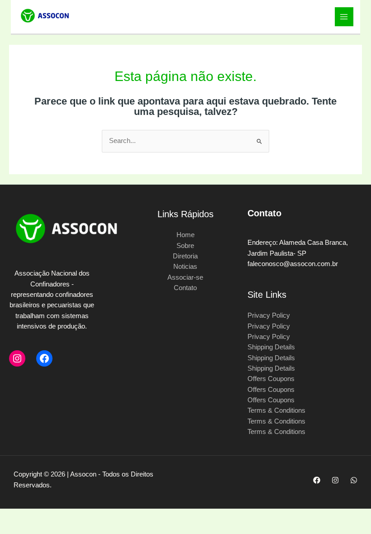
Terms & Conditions (276, 410)
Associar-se (185, 277)
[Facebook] (44, 358)
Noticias (185, 266)
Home (185, 234)
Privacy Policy (268, 315)
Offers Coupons (271, 378)
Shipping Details (271, 347)
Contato (185, 287)
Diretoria (185, 256)
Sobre (185, 245)
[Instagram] (17, 358)
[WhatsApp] (353, 480)
